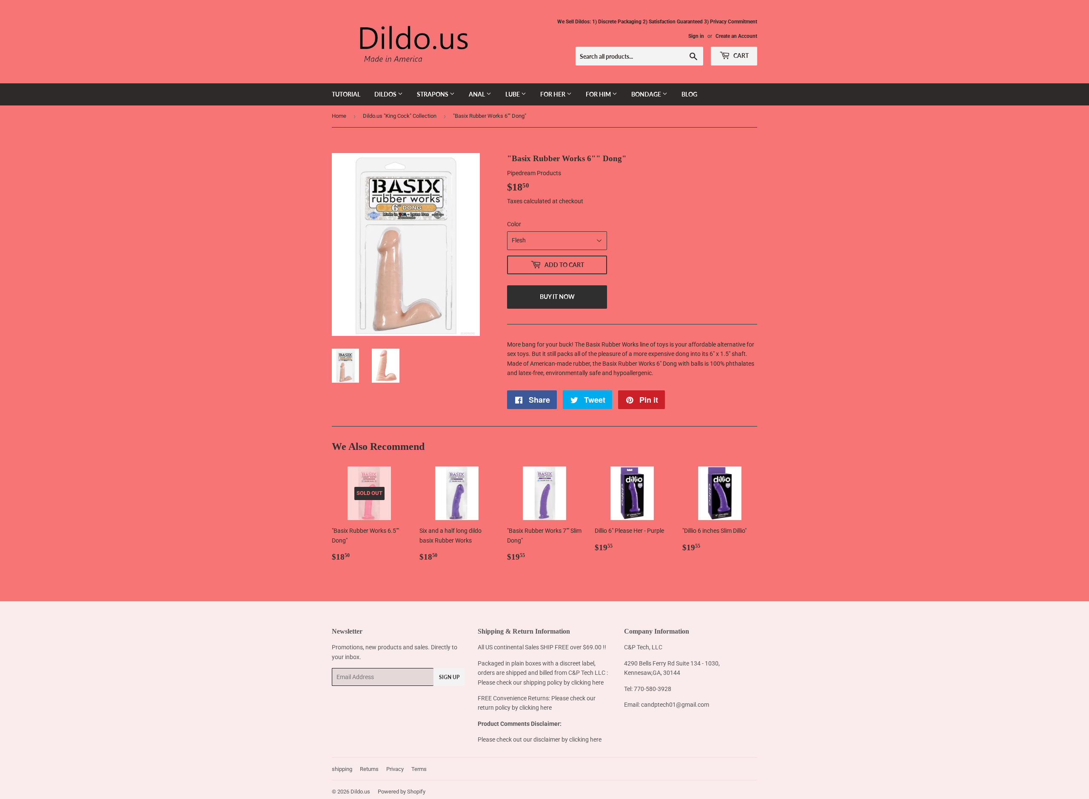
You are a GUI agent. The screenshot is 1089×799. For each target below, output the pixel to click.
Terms (419, 769)
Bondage (646, 94)
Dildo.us (360, 791)
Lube (513, 94)
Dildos (386, 94)
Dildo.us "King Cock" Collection (399, 116)
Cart (740, 55)
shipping (342, 769)
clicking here (587, 682)
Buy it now (557, 296)
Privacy (395, 769)
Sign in (696, 36)
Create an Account (736, 36)
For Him (599, 94)
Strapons (433, 94)
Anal (477, 94)
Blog (689, 94)
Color (514, 224)
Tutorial (346, 94)
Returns (369, 769)
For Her (553, 94)
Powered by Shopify (401, 791)
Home (339, 116)
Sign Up (449, 677)
